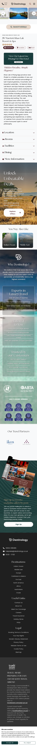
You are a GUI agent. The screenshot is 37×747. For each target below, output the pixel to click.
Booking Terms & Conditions (18, 632)
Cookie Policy (18, 649)
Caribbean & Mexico (18, 576)
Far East (18, 579)
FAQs (18, 622)
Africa (19, 586)
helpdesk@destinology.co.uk (17, 551)
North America (18, 583)
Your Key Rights (18, 636)
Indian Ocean (18, 566)
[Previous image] (3, 13)
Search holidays (20, 27)
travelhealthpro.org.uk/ (20, 711)
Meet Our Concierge (18, 609)
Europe (18, 573)
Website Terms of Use (18, 646)
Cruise (18, 593)
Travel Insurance (18, 616)
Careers (18, 613)
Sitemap (19, 652)
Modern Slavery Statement (18, 639)
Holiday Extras (18, 619)
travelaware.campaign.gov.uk (17, 703)
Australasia (18, 589)
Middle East (19, 570)
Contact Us (18, 603)
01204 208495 (11, 548)
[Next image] (34, 13)
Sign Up (18, 524)
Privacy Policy (18, 642)
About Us (18, 606)
